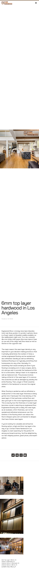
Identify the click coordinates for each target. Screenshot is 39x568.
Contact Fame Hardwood (18, 428)
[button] (36, 3)
